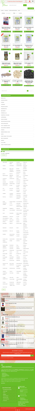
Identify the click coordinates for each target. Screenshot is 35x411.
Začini (10, 61)
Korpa (4, 392)
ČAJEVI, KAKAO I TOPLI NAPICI (6, 136)
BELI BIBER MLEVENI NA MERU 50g (6, 81)
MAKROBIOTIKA (4, 108)
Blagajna (4, 394)
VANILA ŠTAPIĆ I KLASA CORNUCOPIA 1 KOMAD (17, 63)
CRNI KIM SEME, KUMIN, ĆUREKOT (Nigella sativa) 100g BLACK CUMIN (29, 82)
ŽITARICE (2, 129)
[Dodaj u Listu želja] (9, 18)
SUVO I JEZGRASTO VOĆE (5, 125)
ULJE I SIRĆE (3, 142)
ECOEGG (2, 102)
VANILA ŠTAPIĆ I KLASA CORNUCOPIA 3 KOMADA (6, 63)
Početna (2, 10)
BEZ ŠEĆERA (3, 110)
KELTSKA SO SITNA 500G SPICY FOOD (6, 46)
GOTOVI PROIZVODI (4, 123)
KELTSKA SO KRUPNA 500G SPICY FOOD (29, 28)
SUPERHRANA (3, 117)
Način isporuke (5, 397)
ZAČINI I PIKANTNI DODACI (13, 10)
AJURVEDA (3, 104)
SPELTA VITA (3, 98)
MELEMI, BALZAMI (4, 106)
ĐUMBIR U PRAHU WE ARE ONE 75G (28, 63)
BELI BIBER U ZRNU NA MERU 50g (17, 81)
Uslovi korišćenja (6, 398)
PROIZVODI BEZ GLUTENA (5, 121)
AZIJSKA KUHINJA (4, 100)
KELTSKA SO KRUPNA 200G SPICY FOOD (17, 46)
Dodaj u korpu (6, 31)
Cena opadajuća (8, 13)
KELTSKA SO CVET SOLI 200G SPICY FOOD (29, 46)
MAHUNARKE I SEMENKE (5, 127)
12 (16, 13)
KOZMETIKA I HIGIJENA (5, 115)
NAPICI (2, 134)
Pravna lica (5, 400)
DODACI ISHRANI (4, 119)
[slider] (1, 151)
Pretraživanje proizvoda (7, 389)
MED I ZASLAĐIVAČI (4, 138)
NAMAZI (2, 140)
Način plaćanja (5, 395)
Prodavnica (6, 10)
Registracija (5, 391)
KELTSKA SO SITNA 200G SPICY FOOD (17, 28)
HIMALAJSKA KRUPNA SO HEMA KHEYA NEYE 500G (6, 28)
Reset (4, 289)
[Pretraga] (25, 5)
